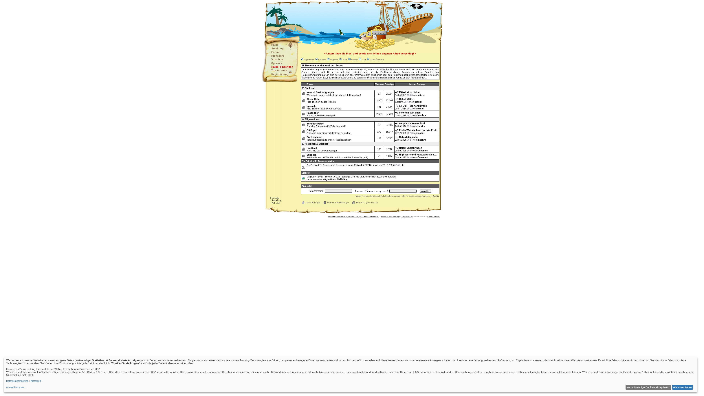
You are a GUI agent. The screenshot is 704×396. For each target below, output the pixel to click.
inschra (421, 115)
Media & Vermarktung (390, 216)
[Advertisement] (334, 18)
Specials (276, 63)
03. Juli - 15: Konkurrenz (412, 105)
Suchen (354, 59)
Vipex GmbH (434, 216)
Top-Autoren (279, 70)
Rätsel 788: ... (406, 99)
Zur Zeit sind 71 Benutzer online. (318, 161)
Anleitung (277, 48)
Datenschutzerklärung (17, 381)
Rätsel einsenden (282, 66)
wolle (420, 108)
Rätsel (275, 44)
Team (344, 59)
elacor (420, 133)
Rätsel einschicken (409, 92)
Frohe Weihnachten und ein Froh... (418, 130)
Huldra (421, 126)
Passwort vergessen (376, 191)
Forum (275, 52)
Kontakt (331, 216)
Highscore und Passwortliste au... (417, 154)
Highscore (277, 55)
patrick (421, 95)
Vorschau (277, 59)
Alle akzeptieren (682, 387)
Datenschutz (353, 216)
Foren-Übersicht (377, 59)
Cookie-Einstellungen (369, 216)
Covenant (422, 150)
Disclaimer (341, 216)
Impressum (407, 216)
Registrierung (279, 74)
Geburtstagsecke (408, 137)
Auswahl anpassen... (16, 387)
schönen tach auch (409, 112)
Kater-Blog (276, 200)
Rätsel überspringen (410, 147)
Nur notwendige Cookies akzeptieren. (648, 387)
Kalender (322, 59)
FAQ (364, 59)
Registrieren (309, 59)
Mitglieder (334, 59)
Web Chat (276, 203)
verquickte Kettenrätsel (411, 123)
